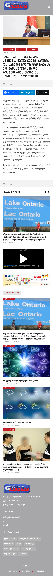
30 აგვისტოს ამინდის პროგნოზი (17, 422)
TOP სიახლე (9, 49)
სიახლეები (32, 49)
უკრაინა (23, 554)
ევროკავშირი (10, 539)
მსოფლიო (8, 544)
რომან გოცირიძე (11, 549)
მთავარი (13, 571)
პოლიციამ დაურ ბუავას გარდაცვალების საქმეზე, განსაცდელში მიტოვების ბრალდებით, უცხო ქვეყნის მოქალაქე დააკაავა (25, 467)
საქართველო (10, 554)
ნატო (19, 544)
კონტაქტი (40, 571)
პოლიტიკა (20, 49)
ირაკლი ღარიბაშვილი (29, 539)
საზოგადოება (28, 549)
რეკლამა (26, 571)
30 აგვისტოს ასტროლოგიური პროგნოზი (20, 380)
